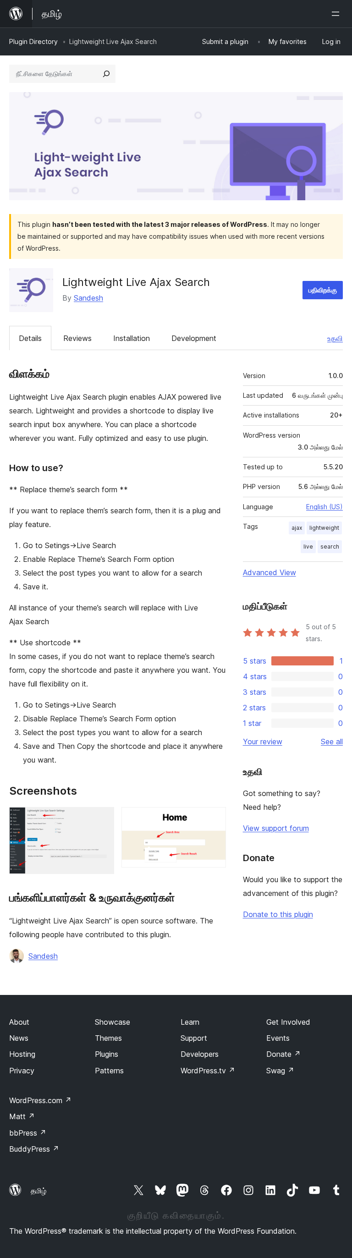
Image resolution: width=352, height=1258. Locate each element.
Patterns (109, 1070)
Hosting (22, 1054)
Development (193, 338)
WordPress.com (40, 1100)
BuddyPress (34, 1149)
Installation (131, 338)
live (308, 546)
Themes (108, 1038)
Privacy (21, 1070)
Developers (200, 1054)
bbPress (27, 1132)
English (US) (324, 507)
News (18, 1038)
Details (30, 338)
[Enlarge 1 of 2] (101, 819)
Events (278, 1038)
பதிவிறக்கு (322, 290)
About (19, 1022)
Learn (190, 1022)
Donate (283, 1054)
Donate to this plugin (278, 914)
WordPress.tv (208, 1070)
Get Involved (288, 1022)
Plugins (106, 1054)
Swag (280, 1070)
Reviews (77, 338)
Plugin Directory (33, 41)
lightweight (324, 527)
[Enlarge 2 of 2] (213, 819)
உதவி (335, 338)
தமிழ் (38, 1190)
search (329, 546)
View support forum (276, 828)
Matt (22, 1116)
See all (332, 741)
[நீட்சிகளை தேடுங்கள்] (106, 74)
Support (194, 1038)
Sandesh (88, 297)
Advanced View (269, 572)
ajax (297, 527)
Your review (262, 741)
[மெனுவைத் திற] (337, 13)
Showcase (112, 1022)
